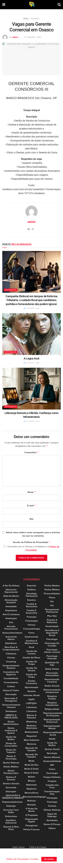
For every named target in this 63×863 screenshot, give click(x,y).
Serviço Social (52, 749)
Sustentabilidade (52, 761)
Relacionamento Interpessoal (52, 691)
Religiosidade (52, 709)
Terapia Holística (52, 777)
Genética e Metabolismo (31, 641)
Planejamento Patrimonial (52, 610)
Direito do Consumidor (11, 744)
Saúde (52, 739)
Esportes (31, 585)
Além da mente (11, 596)
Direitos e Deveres (11, 778)
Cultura (11, 686)
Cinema (11, 657)
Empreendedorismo (12, 802)
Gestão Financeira (31, 682)
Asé (11, 622)
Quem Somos (18, 847)
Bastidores (11, 643)
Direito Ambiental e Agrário (11, 730)
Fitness (31, 625)
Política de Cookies (37, 847)
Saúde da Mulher (52, 744)
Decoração (11, 694)
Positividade (52, 626)
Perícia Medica (52, 585)
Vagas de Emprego (52, 815)
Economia (11, 787)
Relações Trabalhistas (52, 703)
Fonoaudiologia (31, 629)
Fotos (31, 633)
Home (25, 18)
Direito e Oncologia (11, 757)
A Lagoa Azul (31, 358)
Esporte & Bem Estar (11, 827)
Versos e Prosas (52, 824)
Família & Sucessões (31, 605)
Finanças (31, 617)
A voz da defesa (11, 585)
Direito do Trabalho (11, 751)
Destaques (35, 18)
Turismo (52, 806)
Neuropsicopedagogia (34, 796)
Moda (31, 761)
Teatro (52, 769)
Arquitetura (11, 610)
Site (31, 519)
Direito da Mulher (11, 738)
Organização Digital (31, 820)
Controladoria (11, 682)
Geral (31, 647)
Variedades (52, 820)
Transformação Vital (52, 792)
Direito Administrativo (11, 722)
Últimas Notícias (52, 810)
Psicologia (51, 639)
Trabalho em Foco (52, 786)
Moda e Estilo (31, 769)
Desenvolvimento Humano (11, 706)
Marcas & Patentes (31, 716)
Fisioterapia (31, 621)
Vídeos (52, 828)
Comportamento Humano (11, 666)
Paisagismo (32, 825)
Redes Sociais (52, 686)
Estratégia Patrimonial (31, 594)
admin (15, 37)
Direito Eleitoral (11, 762)
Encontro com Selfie (11, 811)
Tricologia (52, 802)
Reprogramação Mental (52, 727)
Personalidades (52, 593)
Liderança (31, 707)
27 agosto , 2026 (32, 308)
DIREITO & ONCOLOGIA (11, 716)
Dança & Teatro (11, 690)
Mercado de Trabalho (31, 755)
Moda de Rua (32, 765)
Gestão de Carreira (31, 652)
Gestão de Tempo (31, 662)
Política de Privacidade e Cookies (22, 859)
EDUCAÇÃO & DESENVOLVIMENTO (13, 796)
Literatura (31, 711)
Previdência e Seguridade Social (52, 632)
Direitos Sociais (11, 783)
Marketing (31, 721)
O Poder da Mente (31, 809)
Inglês (31, 699)
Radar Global (52, 669)
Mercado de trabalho (31, 749)
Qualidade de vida (52, 663)
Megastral (31, 736)
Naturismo (31, 784)
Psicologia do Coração (52, 644)
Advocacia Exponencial (11, 590)
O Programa (31, 815)
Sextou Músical (52, 757)
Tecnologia (52, 773)
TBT (52, 765)
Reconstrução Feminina (52, 680)
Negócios (32, 788)
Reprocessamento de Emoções (52, 714)
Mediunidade (31, 732)
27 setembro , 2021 (32, 37)
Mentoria (31, 744)
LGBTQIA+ (31, 703)
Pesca (52, 597)
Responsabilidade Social (52, 733)
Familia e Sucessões (31, 611)
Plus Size (52, 616)
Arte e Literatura (11, 614)
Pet (52, 601)
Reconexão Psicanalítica (52, 674)
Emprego (11, 806)
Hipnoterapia (31, 687)
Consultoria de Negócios (11, 673)
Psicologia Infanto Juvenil (52, 650)
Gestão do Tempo (31, 675)
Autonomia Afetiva (11, 637)
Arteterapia (11, 618)
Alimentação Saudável (11, 601)
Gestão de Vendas (31, 669)
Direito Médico (11, 766)
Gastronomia (31, 636)
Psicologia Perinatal (51, 657)
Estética (31, 589)
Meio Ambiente (31, 740)
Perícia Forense (31, 829)
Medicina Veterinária (31, 726)
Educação (11, 791)
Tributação (52, 798)
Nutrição (31, 804)
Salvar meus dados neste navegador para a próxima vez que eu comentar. (33, 534)
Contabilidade (11, 678)
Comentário (31, 452)
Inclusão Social (32, 695)
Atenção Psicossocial (11, 627)
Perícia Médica (52, 589)
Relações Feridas (52, 697)
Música (31, 781)
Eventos (31, 600)
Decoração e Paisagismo (11, 699)
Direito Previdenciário (11, 771)
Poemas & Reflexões (52, 621)
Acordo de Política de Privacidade (31, 542)
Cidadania (11, 653)
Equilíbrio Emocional (11, 821)
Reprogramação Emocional (52, 720)
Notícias (31, 800)
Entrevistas (11, 816)
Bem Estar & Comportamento (11, 648)
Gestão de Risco (31, 657)
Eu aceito (49, 859)
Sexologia (52, 753)
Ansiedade (11, 606)
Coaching (11, 661)
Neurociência (31, 792)
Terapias (52, 781)
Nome (32, 492)
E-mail (31, 505)
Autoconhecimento (12, 633)
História (32, 691)
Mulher (31, 777)
